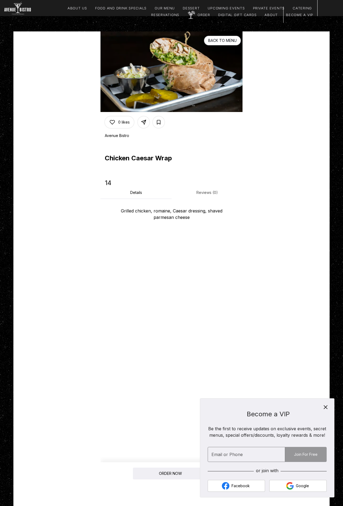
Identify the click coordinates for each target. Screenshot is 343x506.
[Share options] (144, 122)
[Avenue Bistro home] (28, 8)
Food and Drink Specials (121, 8)
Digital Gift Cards (237, 15)
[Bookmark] (159, 122)
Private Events (269, 8)
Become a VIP (299, 15)
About (271, 15)
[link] (170, 473)
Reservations (165, 15)
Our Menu (165, 8)
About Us (77, 8)
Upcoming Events (226, 8)
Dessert (191, 8)
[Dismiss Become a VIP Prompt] (325, 407)
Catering (302, 8)
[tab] (136, 192)
